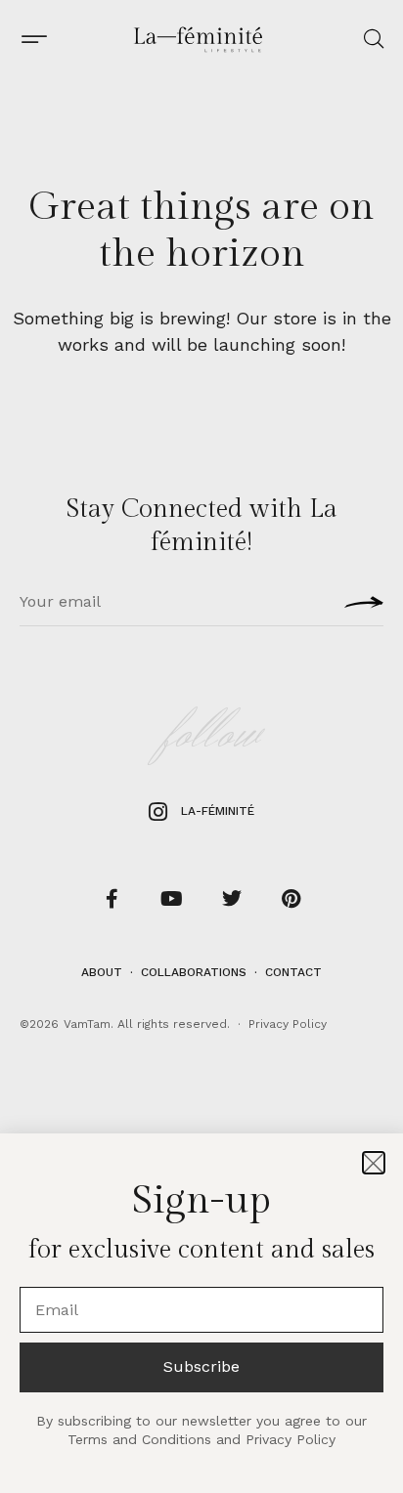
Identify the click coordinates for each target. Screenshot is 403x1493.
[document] (201, 746)
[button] (373, 1163)
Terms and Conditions (139, 1439)
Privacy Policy (291, 1439)
